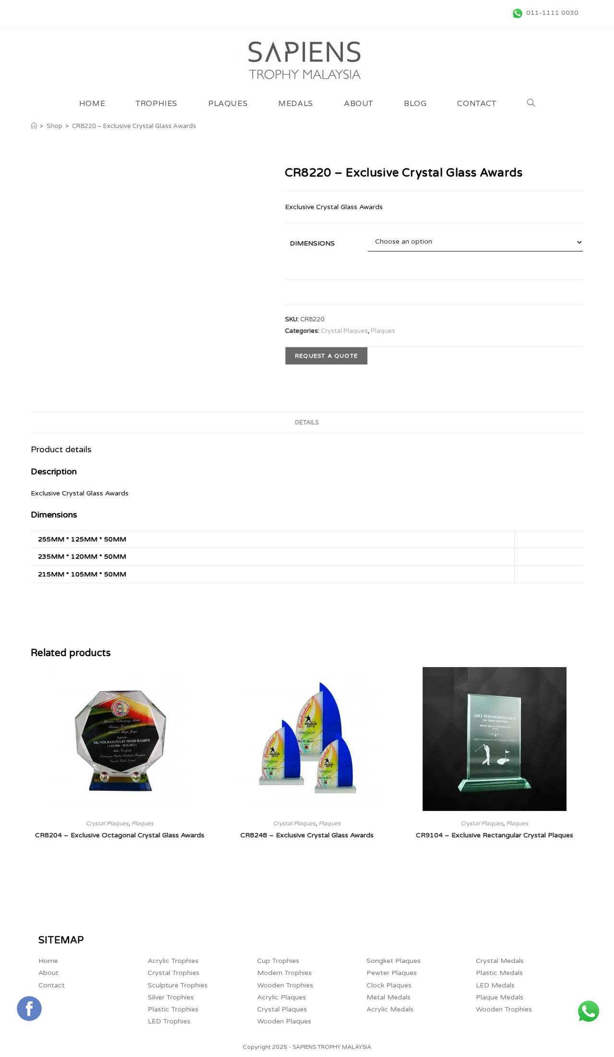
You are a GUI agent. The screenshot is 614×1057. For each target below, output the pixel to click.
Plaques (383, 331)
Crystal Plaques (344, 331)
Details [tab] (307, 422)
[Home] (34, 126)
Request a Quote (326, 355)
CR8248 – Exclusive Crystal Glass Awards (307, 835)
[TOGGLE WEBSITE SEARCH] (531, 103)
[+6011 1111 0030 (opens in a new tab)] (588, 1011)
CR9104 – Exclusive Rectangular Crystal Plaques (494, 835)
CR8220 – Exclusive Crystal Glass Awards (134, 126)
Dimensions (312, 243)
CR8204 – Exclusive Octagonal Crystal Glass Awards (119, 835)
